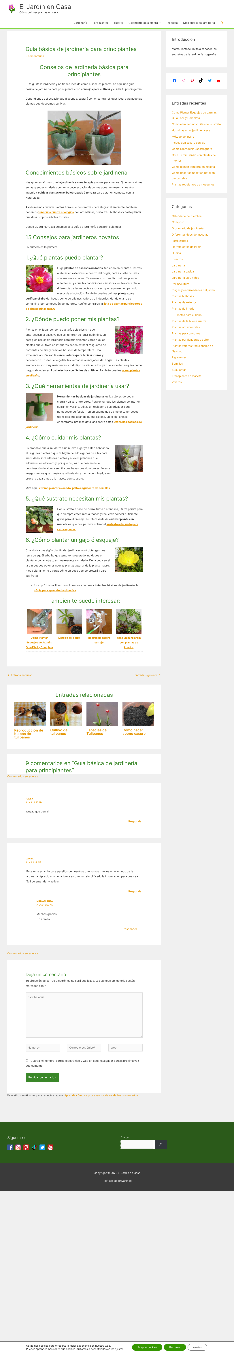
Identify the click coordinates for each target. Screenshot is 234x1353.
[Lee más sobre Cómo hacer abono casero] (138, 713)
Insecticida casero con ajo (188, 142)
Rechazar (175, 1347)
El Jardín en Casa (45, 6)
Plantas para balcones (186, 333)
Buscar (125, 1137)
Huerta (118, 22)
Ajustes (197, 1347)
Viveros (177, 382)
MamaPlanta (45, 901)
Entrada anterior (20, 675)
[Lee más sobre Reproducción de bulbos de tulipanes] (30, 713)
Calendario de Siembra (186, 216)
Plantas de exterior (184, 302)
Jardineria (178, 265)
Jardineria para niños (185, 277)
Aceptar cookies (147, 1347)
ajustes (119, 1348)
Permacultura (180, 284)
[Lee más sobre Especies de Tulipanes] (102, 713)
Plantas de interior (184, 308)
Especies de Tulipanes (96, 732)
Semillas (177, 363)
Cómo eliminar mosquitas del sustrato (196, 124)
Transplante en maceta (186, 376)
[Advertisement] (109, 1245)
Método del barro (183, 136)
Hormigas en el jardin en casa (191, 130)
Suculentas (179, 370)
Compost (178, 222)
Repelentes (179, 357)
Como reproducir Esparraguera (192, 149)
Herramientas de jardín (186, 247)
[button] (222, 23)
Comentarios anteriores (22, 776)
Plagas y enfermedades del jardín (193, 290)
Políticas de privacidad (117, 1181)
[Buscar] (161, 1144)
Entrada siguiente (148, 675)
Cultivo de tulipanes (58, 732)
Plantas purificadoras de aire (190, 339)
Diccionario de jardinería (199, 22)
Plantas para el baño (189, 315)
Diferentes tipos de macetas (190, 234)
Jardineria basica (183, 271)
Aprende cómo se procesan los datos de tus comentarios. (101, 1095)
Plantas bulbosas (183, 296)
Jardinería (80, 22)
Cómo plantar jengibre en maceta (193, 166)
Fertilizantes (101, 22)
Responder (135, 821)
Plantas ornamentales (186, 327)
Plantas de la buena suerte (189, 321)
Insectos (172, 22)
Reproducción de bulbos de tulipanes (28, 733)
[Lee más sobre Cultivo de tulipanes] (66, 713)
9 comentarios (35, 56)
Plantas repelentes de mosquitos (193, 184)
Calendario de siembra (143, 22)
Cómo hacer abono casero (134, 732)
